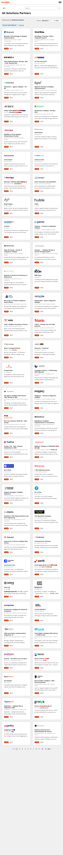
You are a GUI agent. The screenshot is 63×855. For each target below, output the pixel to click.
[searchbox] (42, 8)
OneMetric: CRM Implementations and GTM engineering (16, 516)
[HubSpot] (5, 2)
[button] (17, 25)
